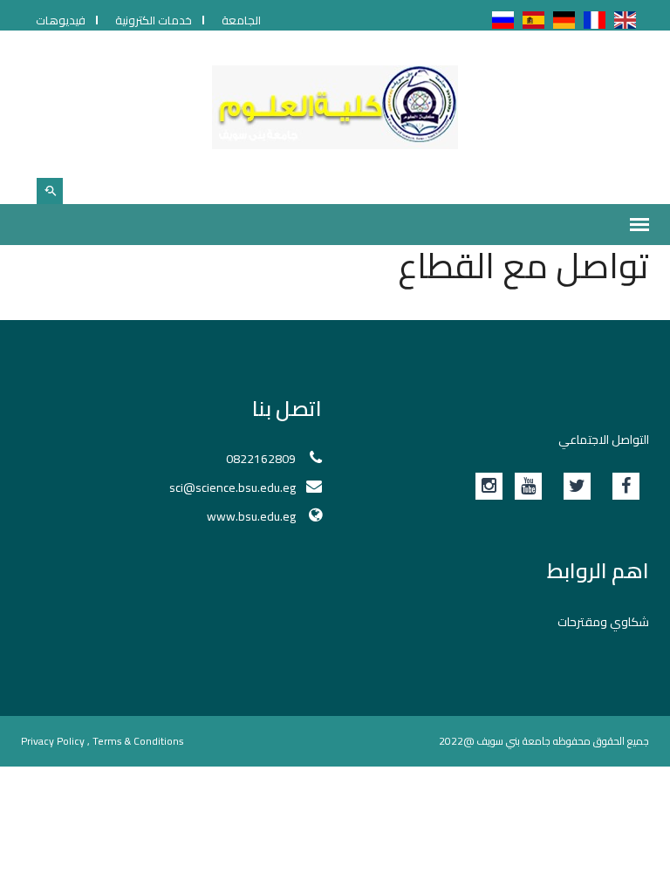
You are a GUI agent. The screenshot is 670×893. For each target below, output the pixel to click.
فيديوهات (60, 20)
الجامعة (241, 20)
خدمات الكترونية (153, 20)
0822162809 (261, 458)
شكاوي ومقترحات (603, 621)
